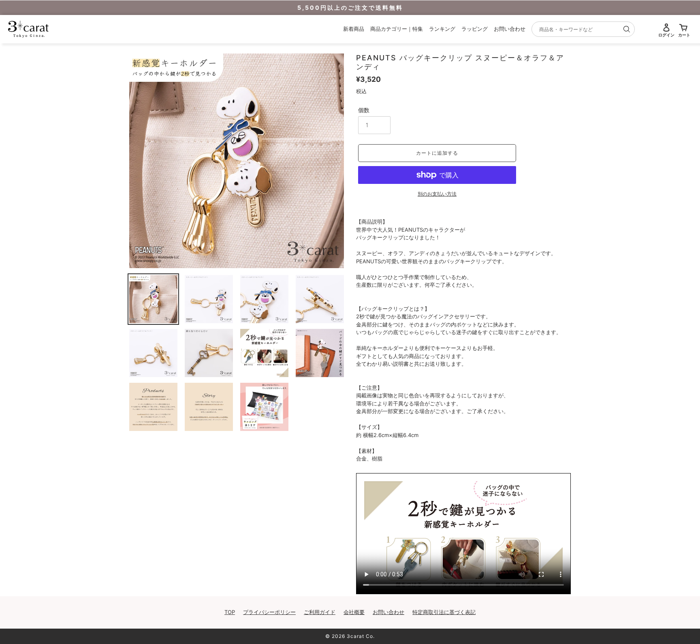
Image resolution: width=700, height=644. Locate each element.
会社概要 (354, 612)
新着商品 (353, 29)
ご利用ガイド (319, 612)
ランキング (442, 29)
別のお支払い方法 (437, 194)
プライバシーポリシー (269, 612)
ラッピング (474, 29)
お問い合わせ (509, 29)
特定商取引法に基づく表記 (444, 612)
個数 (363, 110)
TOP (229, 612)
